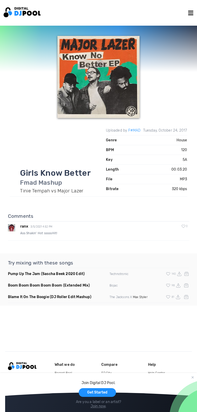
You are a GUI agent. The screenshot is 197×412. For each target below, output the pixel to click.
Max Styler (140, 297)
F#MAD (134, 130)
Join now (98, 406)
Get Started (97, 392)
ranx (24, 226)
